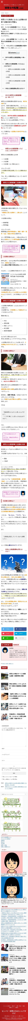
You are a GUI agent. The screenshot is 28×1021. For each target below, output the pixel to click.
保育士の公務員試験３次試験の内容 (15, 82)
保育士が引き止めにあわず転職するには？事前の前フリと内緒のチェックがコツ (17, 948)
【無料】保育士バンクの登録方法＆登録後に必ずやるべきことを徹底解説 (17, 696)
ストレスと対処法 (6, 1006)
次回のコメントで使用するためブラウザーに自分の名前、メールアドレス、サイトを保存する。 (14, 769)
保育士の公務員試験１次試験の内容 (15, 70)
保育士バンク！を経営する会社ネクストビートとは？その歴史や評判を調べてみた (17, 706)
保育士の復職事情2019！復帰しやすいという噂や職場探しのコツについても (18, 992)
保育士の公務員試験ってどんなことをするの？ (14, 65)
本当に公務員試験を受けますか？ (14, 88)
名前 (3, 748)
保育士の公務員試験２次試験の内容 (15, 76)
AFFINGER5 (19, 1019)
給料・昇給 (19, 1006)
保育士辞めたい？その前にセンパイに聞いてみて (14, 1016)
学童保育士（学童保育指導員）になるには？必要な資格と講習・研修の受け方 (17, 716)
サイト (3, 760)
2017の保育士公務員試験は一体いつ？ (14, 58)
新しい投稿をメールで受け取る (10, 779)
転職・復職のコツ (9, 663)
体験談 (16, 1007)
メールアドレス (6, 754)
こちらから (7, 118)
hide (18, 52)
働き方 (4, 663)
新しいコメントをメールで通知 (10, 776)
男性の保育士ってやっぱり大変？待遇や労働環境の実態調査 (17, 686)
